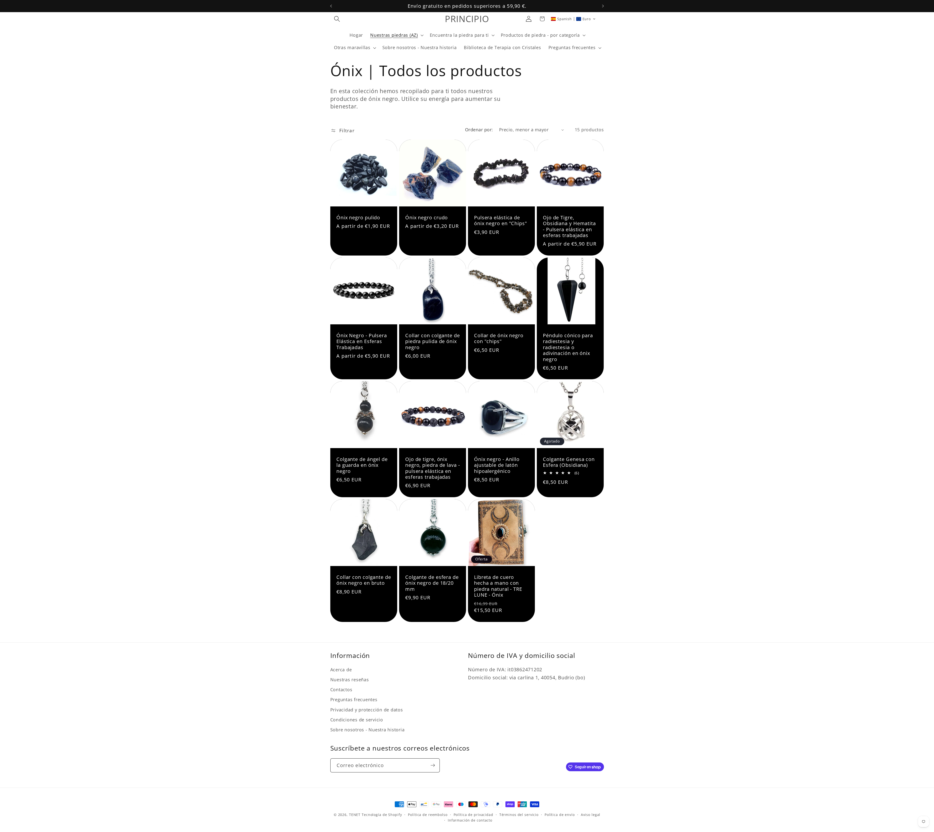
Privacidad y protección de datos (366, 710)
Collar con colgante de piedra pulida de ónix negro (432, 341)
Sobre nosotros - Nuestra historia (367, 730)
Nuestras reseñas (349, 679)
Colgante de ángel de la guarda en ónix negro (362, 465)
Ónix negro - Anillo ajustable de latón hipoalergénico (497, 465)
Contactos (341, 690)
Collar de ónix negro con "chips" (498, 339)
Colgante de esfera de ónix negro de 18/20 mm (432, 583)
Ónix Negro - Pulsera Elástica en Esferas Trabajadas (361, 341)
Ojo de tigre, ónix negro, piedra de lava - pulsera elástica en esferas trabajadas (432, 468)
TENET (354, 814)
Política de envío (560, 814)
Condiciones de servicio (356, 720)
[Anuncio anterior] (331, 6)
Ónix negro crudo (426, 218)
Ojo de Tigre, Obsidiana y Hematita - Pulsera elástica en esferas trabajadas (569, 227)
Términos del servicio (519, 814)
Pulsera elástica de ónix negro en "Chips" (500, 221)
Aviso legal (591, 814)
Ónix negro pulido (358, 218)
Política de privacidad (473, 814)
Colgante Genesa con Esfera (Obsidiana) (569, 462)
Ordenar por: (479, 130)
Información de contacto (470, 820)
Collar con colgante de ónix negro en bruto (363, 580)
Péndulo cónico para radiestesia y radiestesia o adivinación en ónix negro (568, 347)
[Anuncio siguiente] (603, 6)
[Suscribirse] (433, 765)
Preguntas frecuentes (353, 700)
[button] (337, 19)
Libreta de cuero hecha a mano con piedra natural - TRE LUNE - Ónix (498, 586)
